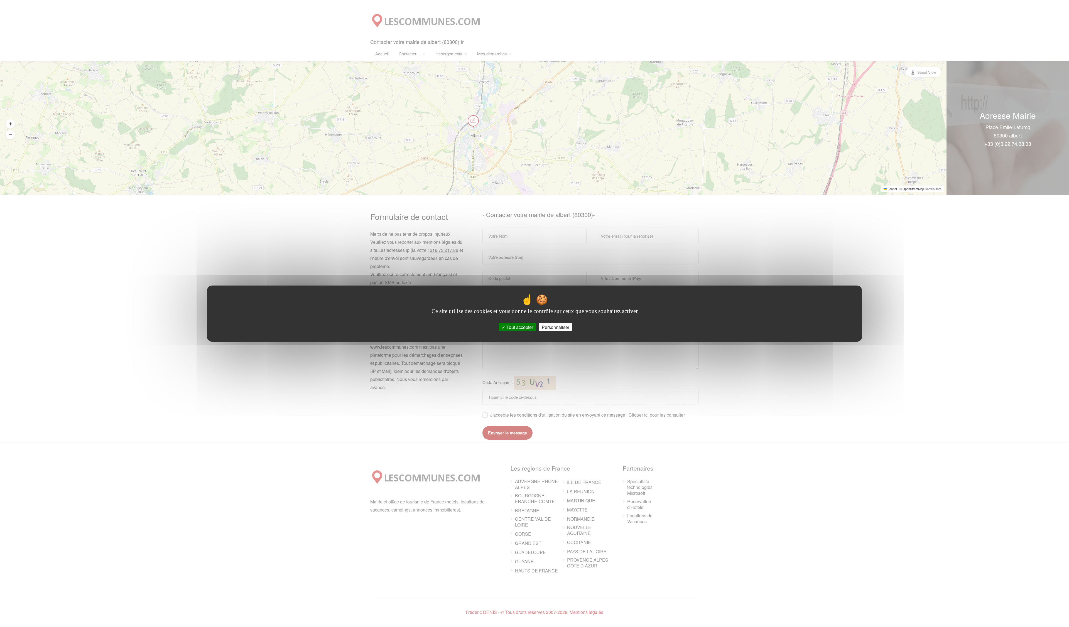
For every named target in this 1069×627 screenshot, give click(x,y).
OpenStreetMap (913, 188)
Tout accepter (519, 327)
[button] (10, 124)
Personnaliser (555, 327)
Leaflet (892, 188)
